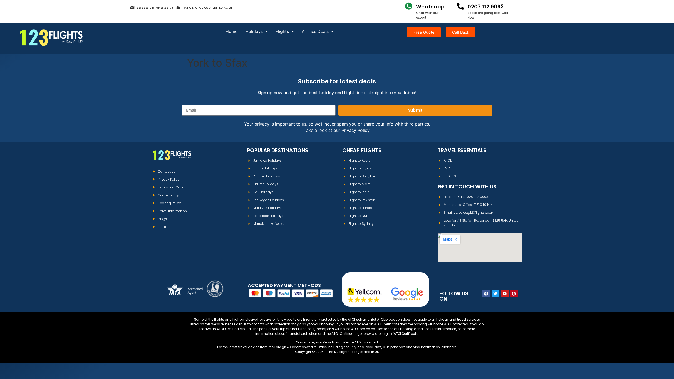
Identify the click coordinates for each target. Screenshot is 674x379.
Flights (282, 31)
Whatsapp (430, 6)
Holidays (254, 31)
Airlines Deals (315, 31)
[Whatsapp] (408, 6)
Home (231, 31)
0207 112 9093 (486, 6)
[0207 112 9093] (460, 6)
